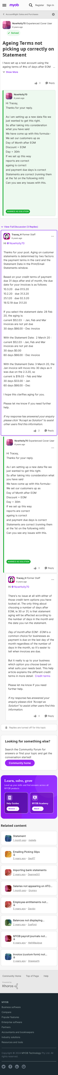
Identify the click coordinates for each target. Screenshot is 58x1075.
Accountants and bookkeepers (18, 1032)
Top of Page (32, 976)
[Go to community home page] (14, 5)
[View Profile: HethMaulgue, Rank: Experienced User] (8, 938)
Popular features (10, 1017)
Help (46, 976)
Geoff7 (31, 858)
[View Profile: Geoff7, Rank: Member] (8, 854)
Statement (19, 836)
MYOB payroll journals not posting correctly (29, 936)
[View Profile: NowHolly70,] (9, 96)
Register (39, 5)
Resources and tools (12, 1042)
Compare (6, 1012)
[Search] (31, 5)
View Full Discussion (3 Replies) (21, 226)
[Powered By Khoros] (29, 985)
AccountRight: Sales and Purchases (22, 14)
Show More (12, 72)
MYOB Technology (31, 1053)
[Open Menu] (53, 14)
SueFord (32, 924)
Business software (11, 1007)
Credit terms (42, 676)
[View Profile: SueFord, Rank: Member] (8, 922)
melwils (32, 840)
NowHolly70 (19, 23)
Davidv (31, 908)
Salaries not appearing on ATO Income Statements (31, 886)
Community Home (11, 976)
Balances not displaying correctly (27, 920)
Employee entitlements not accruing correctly (29, 902)
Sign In (50, 5)
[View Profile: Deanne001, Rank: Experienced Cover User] (8, 872)
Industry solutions (11, 1037)
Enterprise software (12, 1022)
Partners (6, 1027)
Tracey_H (17, 234)
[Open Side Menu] (4, 5)
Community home (20, 763)
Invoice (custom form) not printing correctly (29, 954)
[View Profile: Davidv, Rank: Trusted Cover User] (8, 904)
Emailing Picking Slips (26, 851)
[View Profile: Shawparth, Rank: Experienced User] (8, 957)
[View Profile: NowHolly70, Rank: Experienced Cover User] (7, 25)
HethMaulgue (35, 942)
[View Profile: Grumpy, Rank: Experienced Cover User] (8, 888)
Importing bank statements (30, 870)
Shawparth (33, 961)
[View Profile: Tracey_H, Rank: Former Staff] (7, 236)
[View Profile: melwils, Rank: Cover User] (8, 838)
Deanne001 (34, 874)
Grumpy (33, 890)
